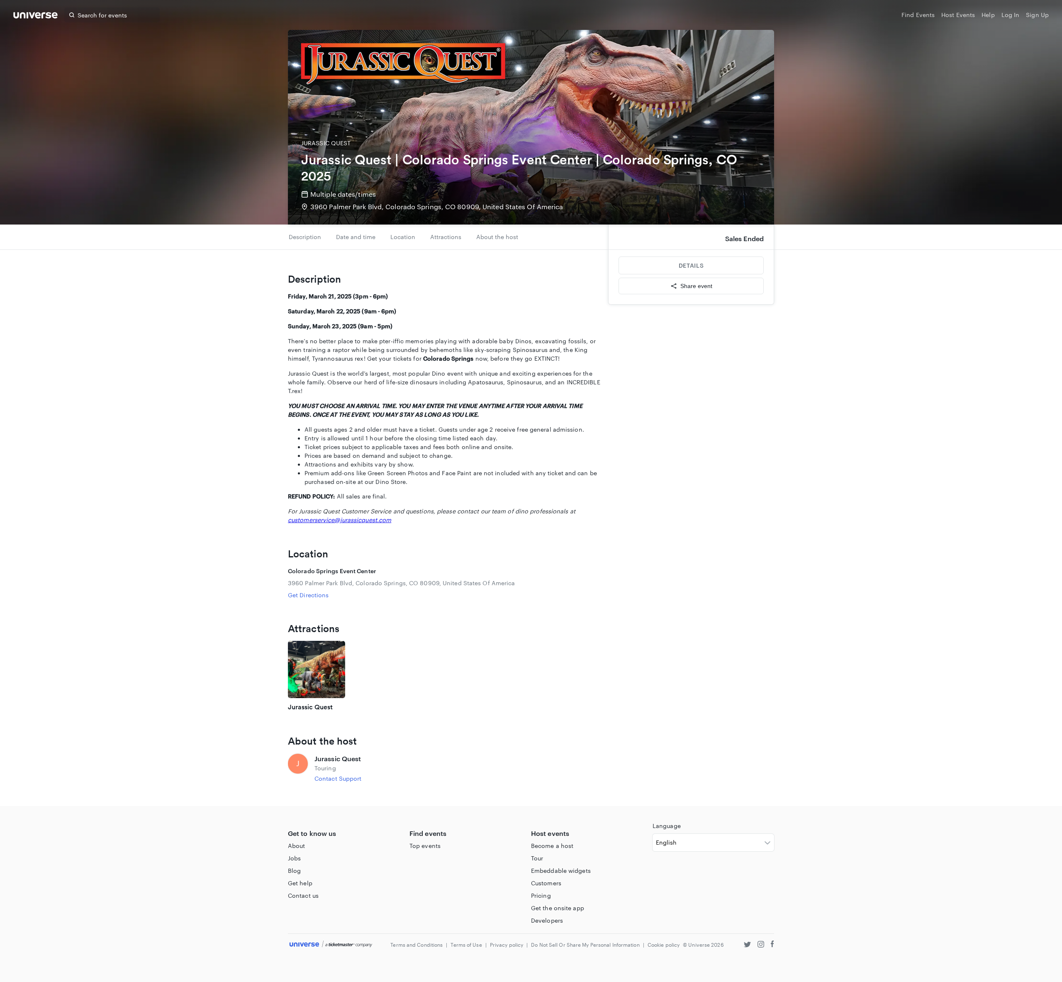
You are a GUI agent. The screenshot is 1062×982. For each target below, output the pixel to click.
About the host (497, 236)
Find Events (918, 14)
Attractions (445, 236)
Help (988, 14)
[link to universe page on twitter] (747, 945)
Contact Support (338, 778)
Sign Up (1037, 14)
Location (402, 236)
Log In (1010, 14)
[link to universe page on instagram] (761, 945)
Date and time (355, 236)
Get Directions (308, 594)
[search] (71, 14)
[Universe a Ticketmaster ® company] (331, 944)
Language (667, 825)
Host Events (958, 14)
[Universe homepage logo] (35, 16)
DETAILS (691, 265)
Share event (696, 286)
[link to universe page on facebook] (772, 945)
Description (305, 236)
